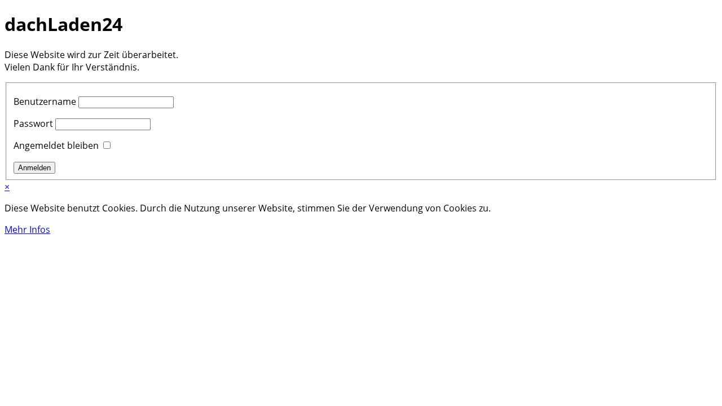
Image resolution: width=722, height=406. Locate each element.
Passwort (33, 123)
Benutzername (45, 101)
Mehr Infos (27, 229)
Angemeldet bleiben (56, 145)
